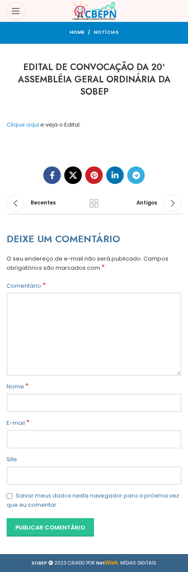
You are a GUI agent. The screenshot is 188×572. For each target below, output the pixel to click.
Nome (18, 386)
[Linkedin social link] (115, 175)
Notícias (106, 31)
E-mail (18, 423)
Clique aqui (23, 124)
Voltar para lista (94, 203)
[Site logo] (94, 11)
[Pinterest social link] (94, 175)
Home (77, 31)
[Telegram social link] (136, 175)
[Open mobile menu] (15, 11)
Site (12, 459)
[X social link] (73, 175)
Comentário (26, 286)
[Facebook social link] (52, 175)
